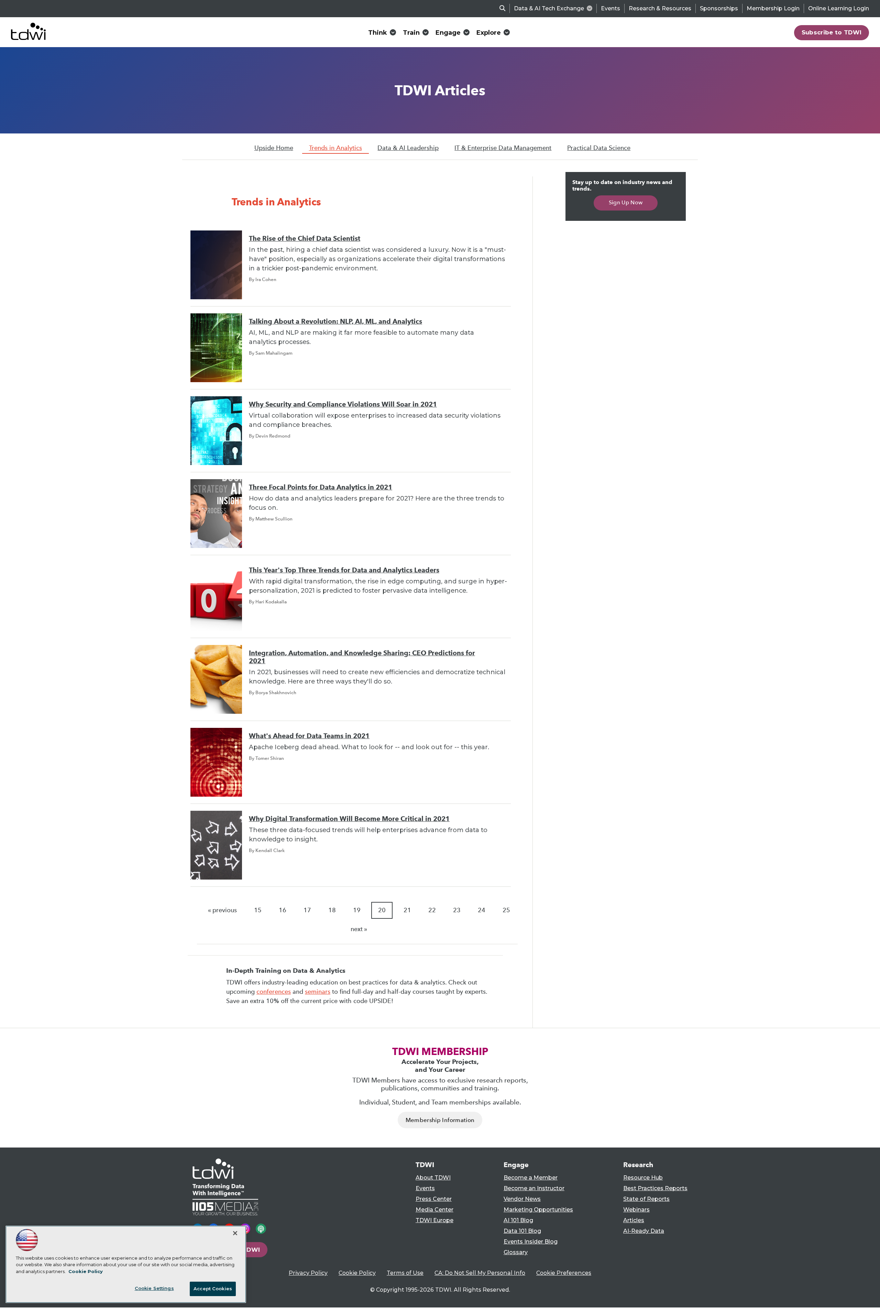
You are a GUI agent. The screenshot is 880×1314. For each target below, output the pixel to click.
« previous (222, 910)
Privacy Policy (308, 1273)
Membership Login (773, 8)
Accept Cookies (213, 1288)
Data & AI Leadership (408, 148)
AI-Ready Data (643, 1231)
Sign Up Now (626, 202)
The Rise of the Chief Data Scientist (304, 239)
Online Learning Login (838, 8)
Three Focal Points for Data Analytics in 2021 (320, 487)
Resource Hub (643, 1177)
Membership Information (440, 1120)
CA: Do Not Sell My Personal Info (479, 1273)
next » (359, 929)
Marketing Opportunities (538, 1209)
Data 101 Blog (522, 1231)
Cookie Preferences (563, 1273)
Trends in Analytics (335, 148)
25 (506, 910)
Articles (633, 1220)
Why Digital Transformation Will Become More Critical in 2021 (349, 819)
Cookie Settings (154, 1288)
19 (357, 910)
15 (258, 910)
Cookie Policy (357, 1273)
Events (610, 8)
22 (432, 910)
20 (382, 910)
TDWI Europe (434, 1220)
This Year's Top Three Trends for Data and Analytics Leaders (344, 570)
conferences (273, 991)
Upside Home (273, 148)
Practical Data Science (598, 148)
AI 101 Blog (518, 1220)
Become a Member (531, 1177)
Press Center (434, 1199)
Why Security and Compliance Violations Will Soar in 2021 (343, 404)
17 (307, 910)
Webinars (636, 1209)
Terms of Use (405, 1273)
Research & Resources (660, 8)
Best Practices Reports (655, 1188)
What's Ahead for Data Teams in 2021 (309, 736)
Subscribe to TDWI (832, 32)
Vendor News (522, 1199)
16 (282, 910)
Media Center (434, 1209)
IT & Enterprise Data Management (502, 148)
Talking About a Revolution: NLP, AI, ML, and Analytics (335, 321)
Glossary (516, 1252)
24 (481, 910)
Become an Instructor (534, 1188)
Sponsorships (719, 8)
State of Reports (646, 1199)
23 (457, 910)
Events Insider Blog (531, 1241)
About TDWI (433, 1177)
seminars (317, 991)
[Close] (235, 1233)
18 (332, 910)
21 (407, 910)
